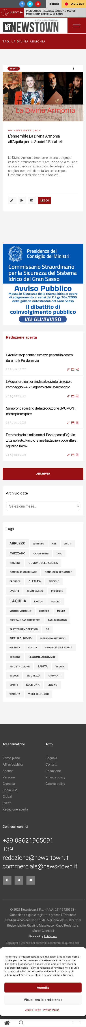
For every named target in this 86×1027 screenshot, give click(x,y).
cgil (59, 553)
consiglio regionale (58, 572)
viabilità (14, 694)
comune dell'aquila (43, 563)
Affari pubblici (13, 764)
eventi (14, 590)
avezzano (17, 553)
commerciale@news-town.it (40, 866)
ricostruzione (19, 666)
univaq (52, 684)
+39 (8, 849)
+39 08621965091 (28, 840)
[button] (73, 68)
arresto (38, 543)
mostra (44, 611)
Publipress (50, 936)
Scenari (8, 771)
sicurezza (33, 675)
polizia (32, 647)
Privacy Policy (51, 1009)
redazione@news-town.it (36, 857)
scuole (14, 675)
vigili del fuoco (38, 694)
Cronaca (9, 784)
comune (15, 563)
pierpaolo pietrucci (52, 638)
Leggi (44, 200)
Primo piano (11, 758)
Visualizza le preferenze (43, 1000)
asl (54, 543)
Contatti (51, 764)
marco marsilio (20, 611)
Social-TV (10, 790)
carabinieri (41, 553)
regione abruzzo (41, 657)
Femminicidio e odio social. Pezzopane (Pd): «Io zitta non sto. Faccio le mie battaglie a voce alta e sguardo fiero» (41, 440)
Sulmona (32, 684)
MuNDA (61, 611)
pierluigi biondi (20, 638)
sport (13, 685)
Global (7, 797)
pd (47, 629)
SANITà (42, 666)
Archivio (43, 473)
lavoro (55, 601)
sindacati (54, 675)
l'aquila (17, 601)
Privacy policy (55, 777)
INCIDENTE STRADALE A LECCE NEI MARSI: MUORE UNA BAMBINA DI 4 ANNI (50, 12)
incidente (57, 591)
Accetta (43, 988)
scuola (60, 666)
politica (14, 647)
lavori (38, 601)
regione (15, 657)
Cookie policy (55, 784)
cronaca (15, 581)
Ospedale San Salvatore (24, 620)
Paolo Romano (57, 620)
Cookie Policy (33, 1009)
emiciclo (54, 581)
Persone (9, 777)
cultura (34, 581)
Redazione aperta (15, 809)
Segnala (51, 758)
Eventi (14, 68)
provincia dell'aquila (58, 647)
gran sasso (35, 590)
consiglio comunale (23, 572)
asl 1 (67, 543)
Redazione (53, 771)
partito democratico (23, 629)
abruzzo (17, 543)
